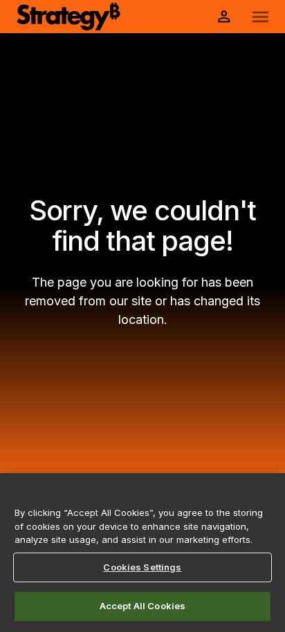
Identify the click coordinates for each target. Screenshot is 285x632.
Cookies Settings (142, 567)
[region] (142, 552)
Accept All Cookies (142, 605)
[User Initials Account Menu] (224, 16)
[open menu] (260, 17)
